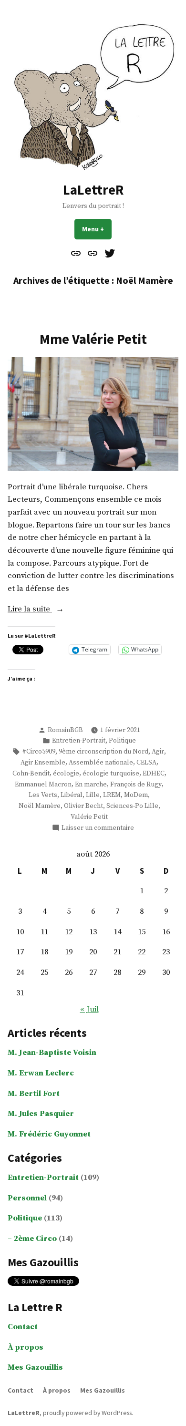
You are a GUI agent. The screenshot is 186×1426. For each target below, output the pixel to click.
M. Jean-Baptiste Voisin (52, 1053)
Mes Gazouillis (35, 1368)
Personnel (27, 1198)
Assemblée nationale (101, 762)
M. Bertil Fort (34, 1094)
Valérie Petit (89, 817)
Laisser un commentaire (98, 828)
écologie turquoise (111, 773)
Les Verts (43, 795)
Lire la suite (42, 610)
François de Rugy (136, 784)
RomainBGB (65, 730)
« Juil (89, 1009)
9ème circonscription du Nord (103, 751)
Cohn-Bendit (31, 773)
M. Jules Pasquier (41, 1114)
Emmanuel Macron (43, 784)
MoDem (136, 795)
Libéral (72, 795)
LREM (112, 795)
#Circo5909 (38, 751)
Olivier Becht (83, 806)
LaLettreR (93, 189)
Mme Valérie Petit (93, 339)
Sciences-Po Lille (132, 806)
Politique (122, 740)
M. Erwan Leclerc (41, 1073)
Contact (23, 1327)
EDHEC (154, 773)
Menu (97, 229)
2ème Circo (35, 1239)
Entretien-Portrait (78, 740)
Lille (93, 795)
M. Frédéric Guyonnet (49, 1134)
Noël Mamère (40, 806)
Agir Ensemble (43, 762)
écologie (66, 773)
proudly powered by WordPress (87, 1412)
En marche (91, 784)
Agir (158, 751)
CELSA (146, 762)
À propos (25, 1348)
